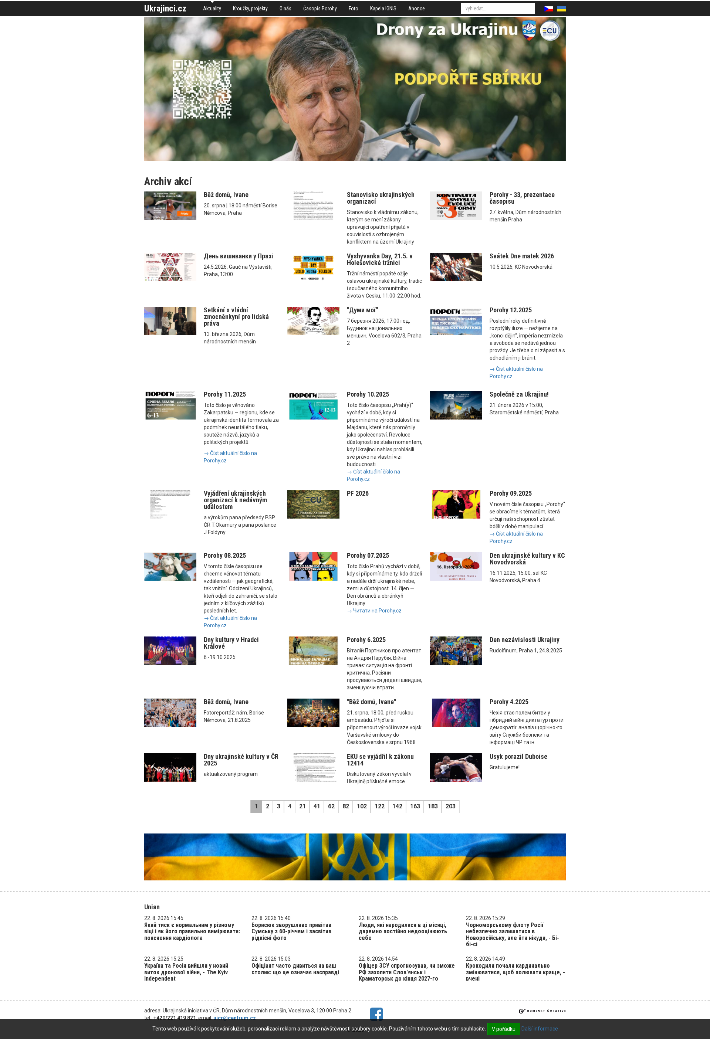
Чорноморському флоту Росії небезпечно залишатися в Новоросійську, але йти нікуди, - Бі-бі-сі (512, 934)
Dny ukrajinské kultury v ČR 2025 (241, 760)
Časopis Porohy (320, 8)
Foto (353, 8)
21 (302, 806)
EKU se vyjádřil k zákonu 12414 (380, 760)
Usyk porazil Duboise (518, 756)
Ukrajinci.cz (165, 8)
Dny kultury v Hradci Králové (231, 643)
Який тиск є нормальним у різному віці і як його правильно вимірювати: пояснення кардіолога (192, 931)
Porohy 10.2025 (368, 394)
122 (380, 806)
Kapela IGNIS (383, 8)
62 (331, 806)
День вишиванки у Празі (238, 256)
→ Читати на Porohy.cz (374, 611)
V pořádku (503, 1029)
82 (345, 806)
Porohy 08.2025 (225, 555)
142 (397, 806)
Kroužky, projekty (250, 8)
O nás (285, 8)
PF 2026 (358, 493)
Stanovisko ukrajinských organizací (381, 198)
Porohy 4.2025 (509, 702)
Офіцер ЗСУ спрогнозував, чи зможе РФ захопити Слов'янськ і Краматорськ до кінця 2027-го (407, 972)
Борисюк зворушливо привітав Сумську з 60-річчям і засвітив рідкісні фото (291, 931)
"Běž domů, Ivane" (371, 702)
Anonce (416, 8)
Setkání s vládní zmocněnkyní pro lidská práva (236, 316)
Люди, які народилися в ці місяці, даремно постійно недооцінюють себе (403, 931)
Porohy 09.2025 (511, 493)
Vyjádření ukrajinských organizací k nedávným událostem (235, 499)
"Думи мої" (362, 310)
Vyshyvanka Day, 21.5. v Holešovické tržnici (380, 259)
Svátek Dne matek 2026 (522, 256)
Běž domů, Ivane (226, 194)
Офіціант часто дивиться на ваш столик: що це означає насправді (295, 969)
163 (415, 806)
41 (317, 806)
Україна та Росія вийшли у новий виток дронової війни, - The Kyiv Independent (186, 972)
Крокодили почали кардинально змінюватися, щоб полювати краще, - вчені (515, 972)
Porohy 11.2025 (225, 394)
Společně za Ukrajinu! (519, 394)
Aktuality (212, 8)
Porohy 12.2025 (511, 310)
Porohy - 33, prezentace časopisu (522, 198)
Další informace (539, 1029)
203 (451, 806)
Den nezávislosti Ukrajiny (524, 640)
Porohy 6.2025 (366, 640)
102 (362, 806)
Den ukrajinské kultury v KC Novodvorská (527, 558)
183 (433, 806)
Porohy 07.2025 (368, 555)
